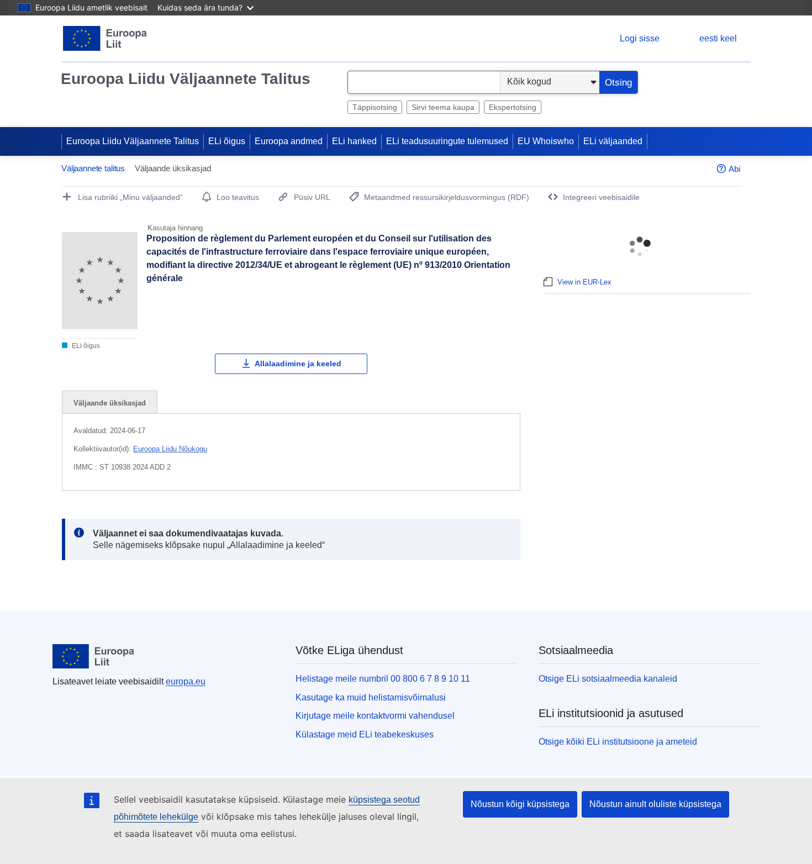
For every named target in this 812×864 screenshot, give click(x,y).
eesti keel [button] (718, 38)
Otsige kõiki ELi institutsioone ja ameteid (618, 741)
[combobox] (424, 82)
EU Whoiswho (546, 141)
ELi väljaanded (612, 141)
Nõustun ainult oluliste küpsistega (655, 804)
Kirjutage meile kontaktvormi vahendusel (375, 715)
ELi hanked (354, 141)
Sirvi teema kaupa (443, 107)
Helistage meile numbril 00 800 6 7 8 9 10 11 (383, 678)
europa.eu (185, 681)
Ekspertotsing (512, 107)
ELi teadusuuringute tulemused (447, 141)
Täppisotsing (374, 107)
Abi (734, 168)
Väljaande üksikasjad (109, 403)
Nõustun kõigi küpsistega (520, 804)
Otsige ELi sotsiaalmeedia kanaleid (608, 678)
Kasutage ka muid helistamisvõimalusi (371, 697)
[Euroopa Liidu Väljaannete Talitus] (105, 38)
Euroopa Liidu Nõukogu (170, 449)
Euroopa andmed (289, 141)
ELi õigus (226, 141)
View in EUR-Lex (584, 282)
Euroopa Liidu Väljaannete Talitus (185, 78)
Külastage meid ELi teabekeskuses (365, 734)
